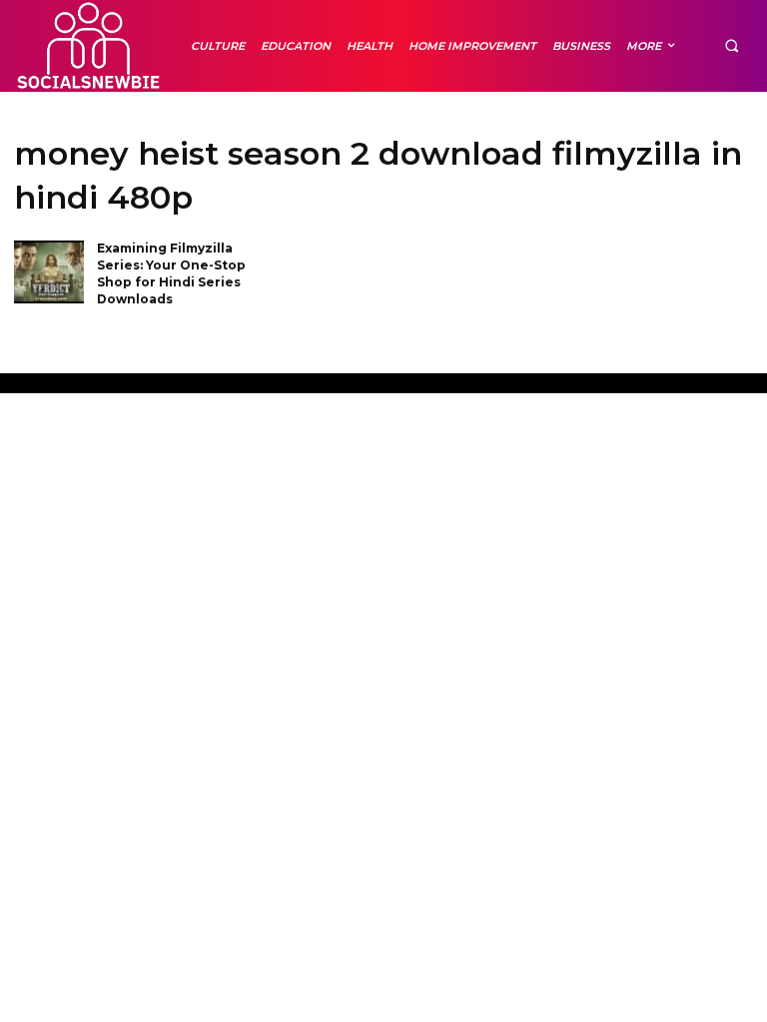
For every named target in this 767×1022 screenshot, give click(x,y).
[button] (731, 46)
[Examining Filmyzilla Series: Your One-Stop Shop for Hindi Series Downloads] (49, 272)
